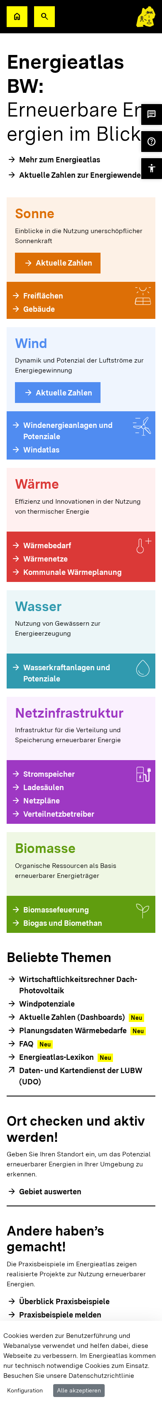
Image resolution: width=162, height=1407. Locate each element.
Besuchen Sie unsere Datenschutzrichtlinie (68, 1376)
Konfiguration (25, 1390)
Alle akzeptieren (79, 1390)
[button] (44, 16)
